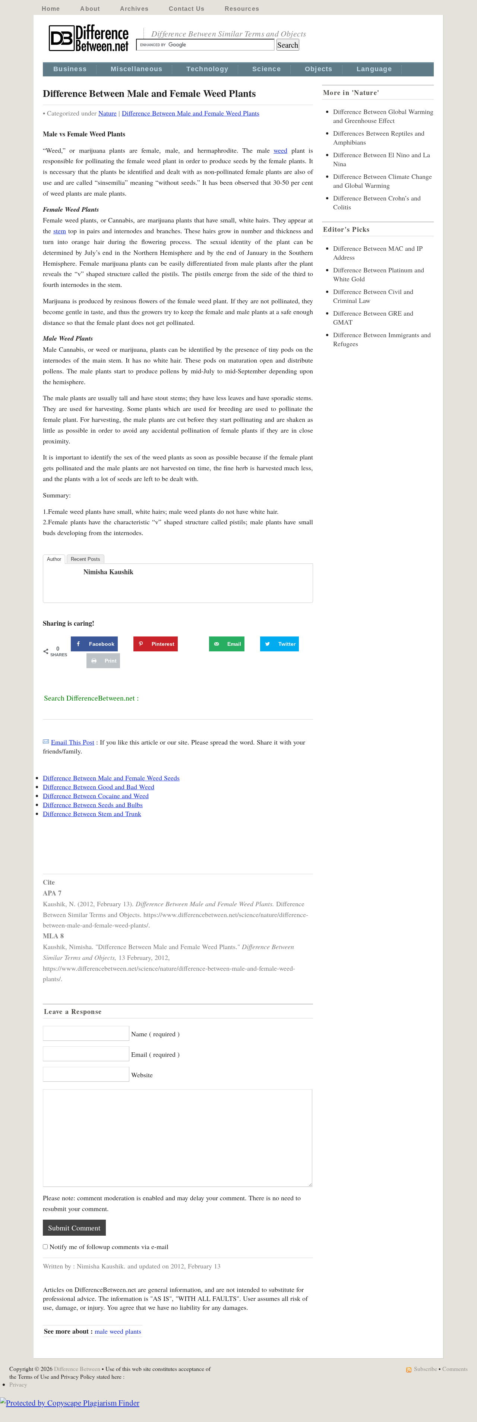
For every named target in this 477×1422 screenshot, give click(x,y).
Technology (207, 69)
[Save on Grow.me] (200, 643)
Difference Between (77, 1368)
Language (374, 69)
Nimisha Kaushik (108, 571)
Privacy (18, 1384)
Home (51, 9)
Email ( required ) (155, 1054)
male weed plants (118, 1331)
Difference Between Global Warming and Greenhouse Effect (383, 116)
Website (142, 1074)
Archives (134, 9)
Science (266, 69)
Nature (107, 112)
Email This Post (72, 741)
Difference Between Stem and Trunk (92, 813)
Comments (455, 1368)
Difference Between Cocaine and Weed (96, 795)
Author (54, 559)
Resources (242, 9)
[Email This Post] (46, 741)
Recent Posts (85, 559)
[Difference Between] (89, 51)
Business (70, 69)
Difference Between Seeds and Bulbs (93, 804)
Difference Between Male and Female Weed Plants (190, 112)
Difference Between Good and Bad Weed (98, 786)
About (90, 9)
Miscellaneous (136, 69)
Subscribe (425, 1368)
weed (280, 150)
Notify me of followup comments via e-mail (109, 1246)
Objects (319, 69)
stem (59, 230)
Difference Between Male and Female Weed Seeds (111, 777)
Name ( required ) (155, 1033)
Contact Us (187, 9)
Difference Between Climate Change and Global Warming (382, 181)
